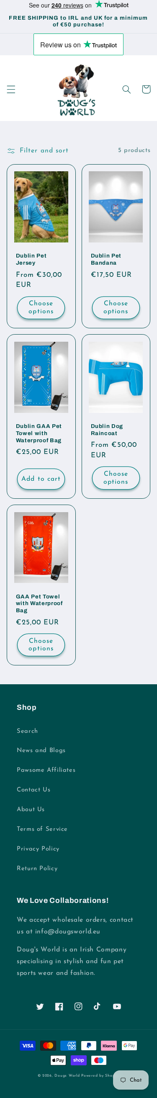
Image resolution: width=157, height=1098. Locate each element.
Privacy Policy (38, 849)
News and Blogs (41, 750)
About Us (31, 810)
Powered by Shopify (100, 1075)
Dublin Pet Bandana (106, 259)
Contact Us (33, 790)
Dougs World (67, 1075)
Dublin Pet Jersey (31, 259)
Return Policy (37, 869)
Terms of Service (42, 829)
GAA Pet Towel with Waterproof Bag (39, 603)
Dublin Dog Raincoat (107, 429)
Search (27, 731)
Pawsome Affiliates (46, 770)
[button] (11, 89)
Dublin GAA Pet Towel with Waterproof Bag (39, 433)
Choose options (40, 307)
